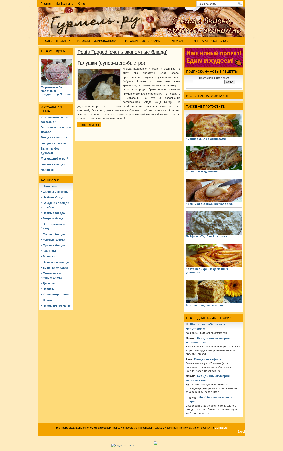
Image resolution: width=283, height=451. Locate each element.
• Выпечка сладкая (54, 267)
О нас (81, 3)
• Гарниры (48, 250)
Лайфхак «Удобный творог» (206, 236)
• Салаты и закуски (55, 191)
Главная (45, 3)
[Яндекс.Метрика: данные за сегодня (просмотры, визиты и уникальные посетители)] (122, 445)
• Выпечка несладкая (56, 262)
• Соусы (46, 300)
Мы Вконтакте (64, 3)
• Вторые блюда (53, 218)
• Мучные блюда (53, 245)
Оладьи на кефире (207, 359)
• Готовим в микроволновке (96, 41)
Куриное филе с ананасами (206, 138)
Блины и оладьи (53, 164)
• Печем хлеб (176, 41)
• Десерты (48, 283)
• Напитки (48, 288)
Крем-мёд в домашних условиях (209, 203)
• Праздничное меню (56, 305)
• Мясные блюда (53, 234)
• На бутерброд (52, 197)
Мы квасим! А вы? (54, 158)
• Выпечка (48, 256)
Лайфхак (47, 169)
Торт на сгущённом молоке (205, 305)
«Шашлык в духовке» (202, 171)
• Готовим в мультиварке (142, 41)
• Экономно (49, 186)
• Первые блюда (53, 213)
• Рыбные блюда (53, 239)
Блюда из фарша (53, 143)
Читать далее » (89, 124)
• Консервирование (55, 294)
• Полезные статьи (55, 41)
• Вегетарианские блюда (210, 41)
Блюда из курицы (54, 137)
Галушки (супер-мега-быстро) (111, 63)
